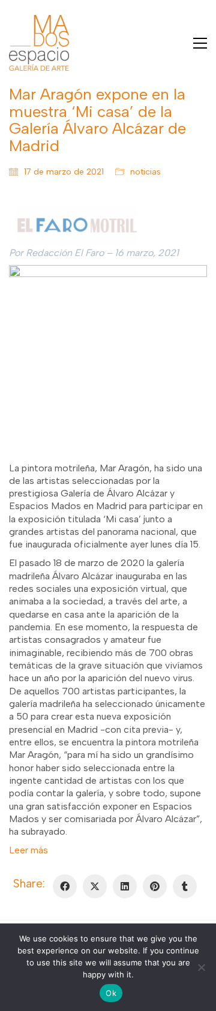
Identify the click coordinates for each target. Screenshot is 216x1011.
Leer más (28, 850)
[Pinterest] (155, 886)
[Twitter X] (95, 886)
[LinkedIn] (125, 886)
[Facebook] (65, 886)
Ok (111, 993)
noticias (145, 172)
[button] (200, 43)
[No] (201, 967)
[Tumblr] (185, 886)
